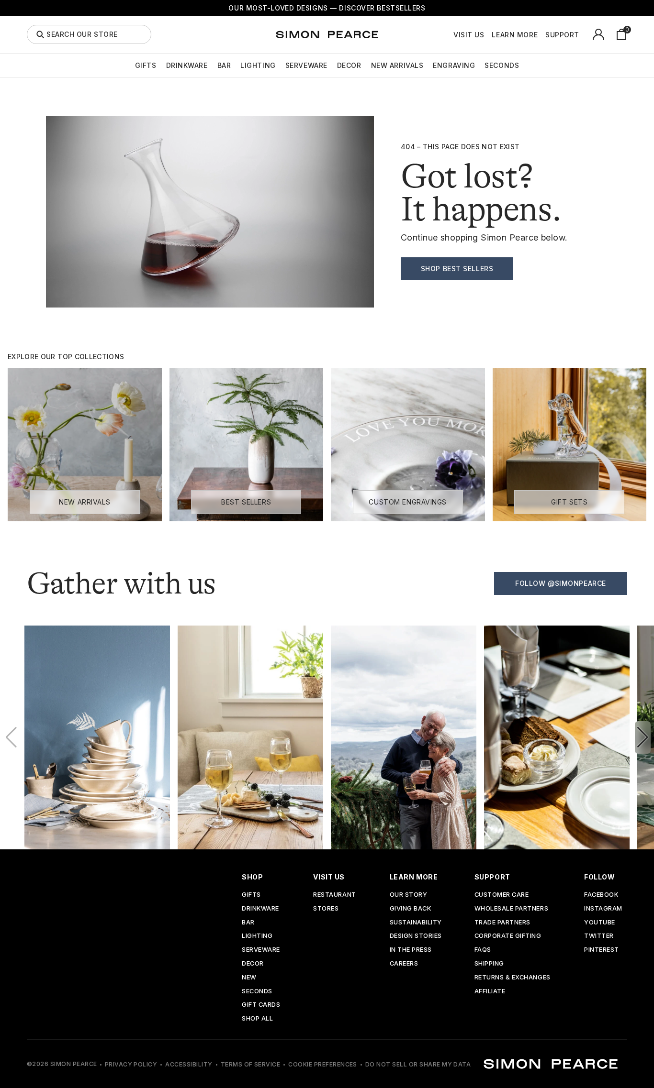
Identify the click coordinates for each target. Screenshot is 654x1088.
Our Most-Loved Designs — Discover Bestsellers (326, 8)
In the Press (411, 950)
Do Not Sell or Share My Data (418, 1064)
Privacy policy (131, 1064)
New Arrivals (397, 65)
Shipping (489, 964)
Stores (325, 909)
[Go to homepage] (327, 34)
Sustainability (416, 923)
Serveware (306, 65)
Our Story (409, 895)
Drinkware (187, 65)
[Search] (40, 34)
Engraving (454, 65)
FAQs (482, 950)
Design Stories (416, 936)
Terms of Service (251, 1064)
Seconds (502, 65)
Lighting (257, 65)
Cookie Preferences (322, 1064)
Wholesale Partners (511, 909)
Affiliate (490, 992)
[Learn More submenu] (543, 34)
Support (562, 35)
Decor (349, 65)
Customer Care (501, 895)
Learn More (515, 35)
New (249, 978)
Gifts (146, 65)
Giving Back (410, 909)
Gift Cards (261, 1005)
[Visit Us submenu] (489, 34)
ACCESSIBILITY (188, 1064)
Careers (404, 964)
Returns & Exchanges (512, 978)
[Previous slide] (11, 737)
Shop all (257, 1019)
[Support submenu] (584, 34)
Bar (224, 65)
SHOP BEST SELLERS (457, 268)
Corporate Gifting (507, 936)
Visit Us (468, 35)
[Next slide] (642, 737)
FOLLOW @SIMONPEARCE (560, 583)
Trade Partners (502, 923)
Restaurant (334, 895)
